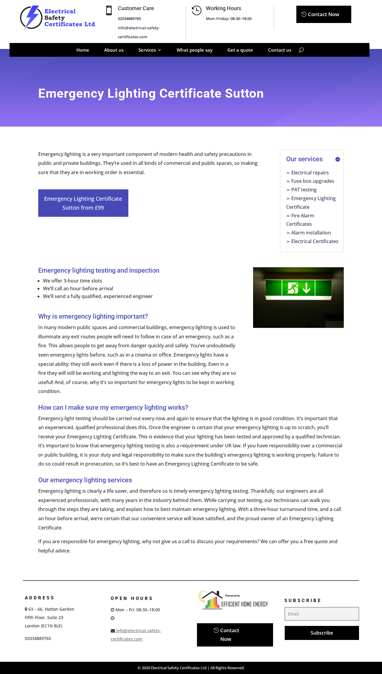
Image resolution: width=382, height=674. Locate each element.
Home (82, 50)
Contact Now (323, 14)
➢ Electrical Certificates (312, 241)
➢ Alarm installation (308, 232)
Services (147, 50)
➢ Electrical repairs (307, 172)
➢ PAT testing (301, 189)
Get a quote (240, 50)
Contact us (279, 50)
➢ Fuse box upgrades (310, 181)
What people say (194, 50)
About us (114, 50)
